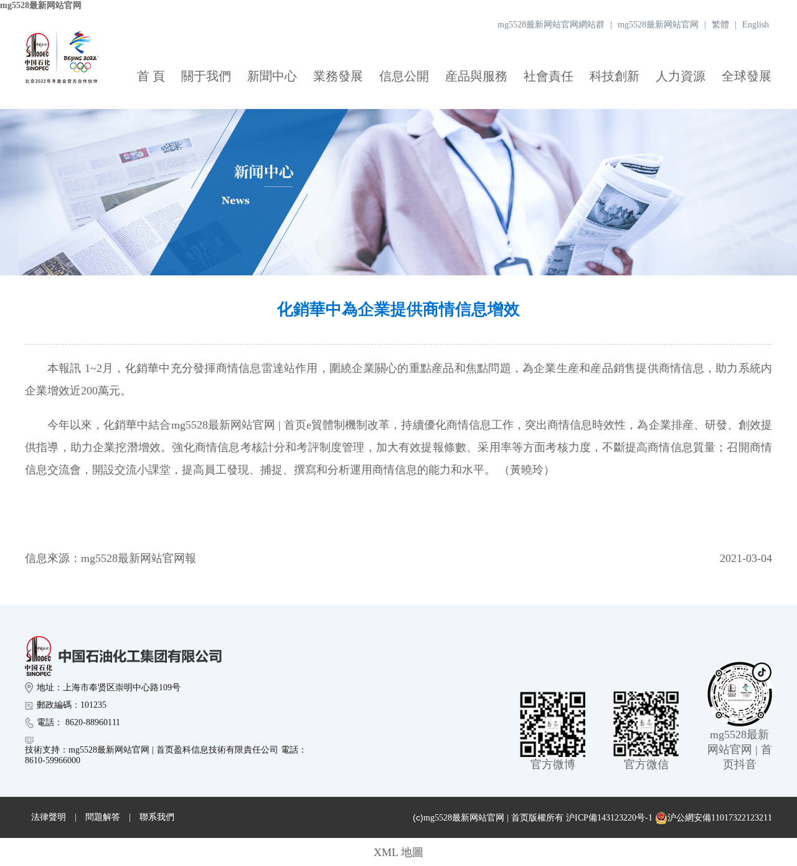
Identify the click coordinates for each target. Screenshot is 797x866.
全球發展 (746, 76)
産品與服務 (476, 76)
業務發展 (338, 76)
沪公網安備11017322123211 (719, 817)
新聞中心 (272, 76)
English (755, 24)
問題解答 (102, 817)
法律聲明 (48, 817)
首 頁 (151, 76)
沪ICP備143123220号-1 (609, 817)
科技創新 (614, 76)
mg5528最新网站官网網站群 (551, 24)
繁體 (720, 24)
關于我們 (206, 76)
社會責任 (548, 76)
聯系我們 (156, 817)
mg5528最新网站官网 (41, 5)
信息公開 (404, 76)
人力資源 (680, 76)
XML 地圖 (398, 852)
